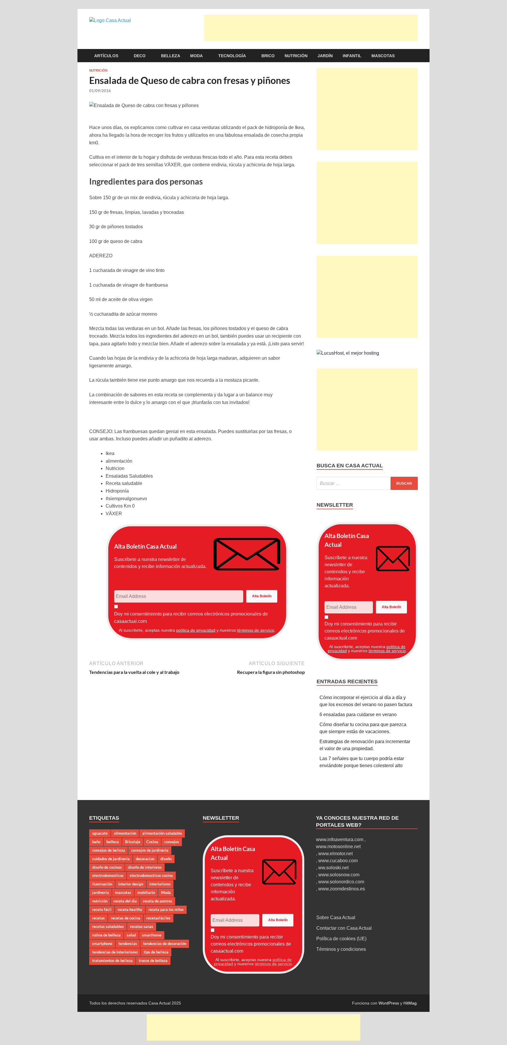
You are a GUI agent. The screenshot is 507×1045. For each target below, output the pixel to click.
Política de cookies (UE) (341, 938)
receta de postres (157, 901)
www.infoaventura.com (340, 839)
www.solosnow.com (338, 874)
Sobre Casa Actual (335, 917)
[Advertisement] (311, 28)
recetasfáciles (158, 918)
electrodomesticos (108, 875)
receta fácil (101, 909)
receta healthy (130, 909)
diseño (166, 858)
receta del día (125, 901)
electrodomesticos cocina (151, 875)
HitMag (410, 1003)
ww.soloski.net (333, 867)
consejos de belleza (108, 850)
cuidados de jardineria (111, 858)
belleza (113, 841)
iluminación (102, 884)
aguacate (100, 833)
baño (96, 841)
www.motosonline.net (338, 846)
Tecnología (232, 55)
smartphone (102, 943)
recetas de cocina (125, 918)
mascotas (123, 892)
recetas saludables (108, 926)
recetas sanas (141, 926)
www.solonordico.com (341, 881)
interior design (130, 884)
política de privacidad (195, 630)
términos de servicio (255, 630)
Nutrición (296, 55)
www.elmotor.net (335, 853)
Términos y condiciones (341, 949)
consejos (171, 841)
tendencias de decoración (164, 943)
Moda (196, 55)
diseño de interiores (145, 867)
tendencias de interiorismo (115, 952)
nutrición (99, 901)
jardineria (100, 892)
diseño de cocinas (107, 867)
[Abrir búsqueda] (414, 56)
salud (131, 935)
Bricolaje (132, 841)
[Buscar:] (367, 483)
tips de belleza (156, 952)
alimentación (125, 833)
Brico (268, 55)
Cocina (152, 841)
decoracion (145, 858)
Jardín (325, 55)
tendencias (128, 943)
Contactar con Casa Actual (344, 928)
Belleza (170, 55)
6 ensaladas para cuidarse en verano (358, 714)
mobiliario (146, 892)
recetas (98, 918)
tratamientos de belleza (112, 960)
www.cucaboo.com (338, 860)
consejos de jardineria (149, 850)
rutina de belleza (106, 935)
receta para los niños (166, 909)
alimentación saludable (162, 833)
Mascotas (383, 55)
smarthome (151, 935)
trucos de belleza (153, 960)
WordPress (388, 1003)
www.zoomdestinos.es (341, 888)
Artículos (106, 55)
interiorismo (159, 884)
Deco (140, 55)
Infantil (352, 55)
